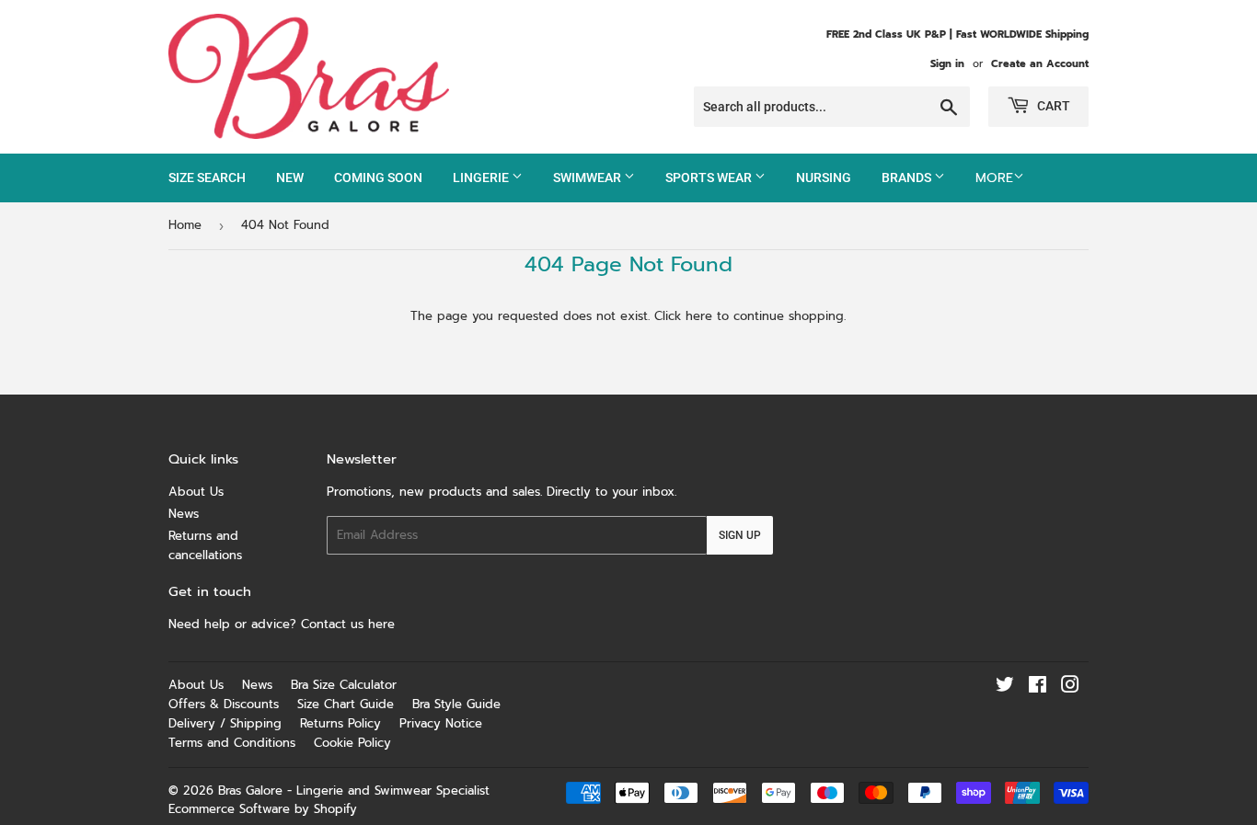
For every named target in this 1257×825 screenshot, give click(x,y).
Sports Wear (710, 177)
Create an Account (1040, 64)
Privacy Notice (440, 723)
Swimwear (588, 177)
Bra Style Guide (456, 704)
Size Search (207, 177)
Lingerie (482, 177)
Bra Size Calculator (344, 684)
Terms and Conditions (231, 742)
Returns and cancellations (205, 545)
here (699, 316)
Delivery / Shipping (225, 723)
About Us (196, 491)
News (183, 513)
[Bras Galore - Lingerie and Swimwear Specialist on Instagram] (1070, 687)
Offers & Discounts (223, 704)
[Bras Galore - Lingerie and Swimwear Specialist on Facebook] (1037, 687)
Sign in (947, 64)
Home (185, 225)
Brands (908, 177)
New (290, 177)
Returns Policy (340, 723)
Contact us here (350, 624)
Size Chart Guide (345, 704)
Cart (1052, 105)
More (994, 178)
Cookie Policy (352, 742)
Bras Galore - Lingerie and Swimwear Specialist (354, 790)
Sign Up (740, 535)
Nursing (823, 177)
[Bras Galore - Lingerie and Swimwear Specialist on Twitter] (1005, 687)
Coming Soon (378, 177)
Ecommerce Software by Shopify (262, 809)
